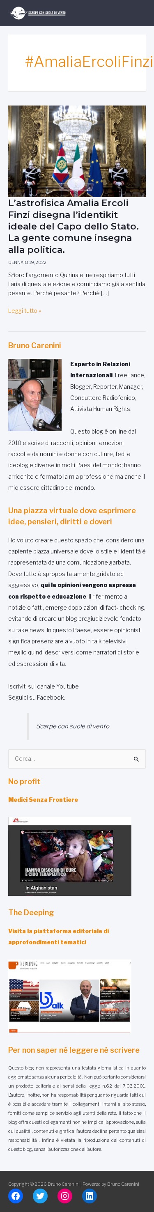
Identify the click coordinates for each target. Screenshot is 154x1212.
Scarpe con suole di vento (72, 726)
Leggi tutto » (24, 311)
